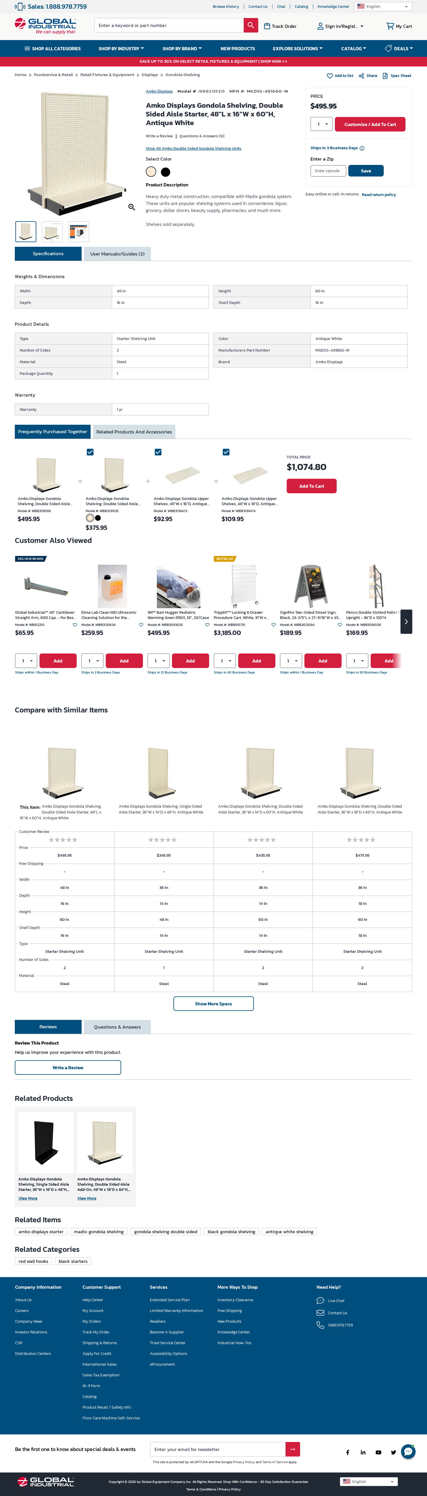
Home (20, 74)
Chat (281, 6)
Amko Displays (159, 91)
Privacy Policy (244, 1462)
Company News (28, 1321)
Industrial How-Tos (234, 1343)
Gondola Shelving (183, 74)
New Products (229, 1321)
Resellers (158, 1321)
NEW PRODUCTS (238, 48)
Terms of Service (275, 1462)
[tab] (48, 254)
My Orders (91, 1321)
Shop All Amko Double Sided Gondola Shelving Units (193, 148)
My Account (92, 1311)
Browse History (226, 6)
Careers (21, 1311)
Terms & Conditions (201, 1489)
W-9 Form (91, 1386)
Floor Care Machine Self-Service (111, 1418)
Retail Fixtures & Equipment (107, 74)
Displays (150, 74)
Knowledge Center (333, 6)
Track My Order (96, 1332)
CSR (18, 1343)
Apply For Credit (96, 1354)
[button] (383, 6)
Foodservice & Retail (53, 74)
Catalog (301, 6)
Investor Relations (31, 1332)
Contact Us (258, 6)
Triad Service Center (168, 1343)
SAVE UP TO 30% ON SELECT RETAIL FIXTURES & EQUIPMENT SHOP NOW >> (213, 61)
